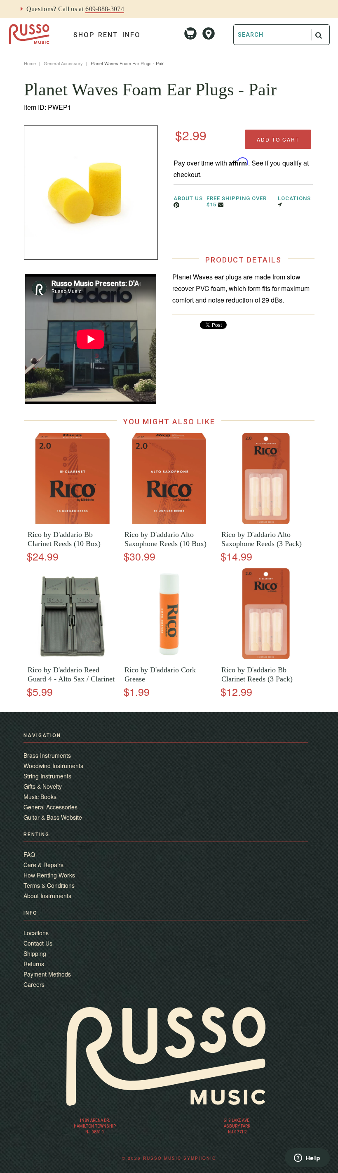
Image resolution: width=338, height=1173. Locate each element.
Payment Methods (47, 974)
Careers (34, 984)
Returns (33, 964)
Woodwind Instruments (53, 766)
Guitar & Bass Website (52, 817)
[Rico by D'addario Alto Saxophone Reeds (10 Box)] (169, 521)
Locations (36, 933)
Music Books (39, 796)
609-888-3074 (104, 8)
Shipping (34, 953)
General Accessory (63, 63)
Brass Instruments (47, 755)
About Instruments (47, 896)
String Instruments (47, 776)
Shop (84, 35)
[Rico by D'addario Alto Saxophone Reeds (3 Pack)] (266, 521)
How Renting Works (49, 875)
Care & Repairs (43, 865)
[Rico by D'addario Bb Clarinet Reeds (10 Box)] (72, 521)
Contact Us (37, 943)
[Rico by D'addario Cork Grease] (169, 656)
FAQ (29, 854)
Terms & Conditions (49, 885)
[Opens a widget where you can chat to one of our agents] (307, 1158)
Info (131, 35)
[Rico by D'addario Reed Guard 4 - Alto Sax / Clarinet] (72, 656)
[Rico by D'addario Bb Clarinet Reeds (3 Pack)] (266, 656)
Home (30, 63)
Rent (108, 35)
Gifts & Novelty (42, 786)
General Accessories (50, 807)
